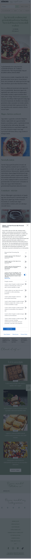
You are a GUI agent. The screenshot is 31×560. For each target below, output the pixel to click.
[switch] (25, 256)
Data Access (15, 334)
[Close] (28, 225)
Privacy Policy (24, 334)
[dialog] (15, 280)
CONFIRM (9, 329)
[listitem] (15, 253)
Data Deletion (7, 334)
